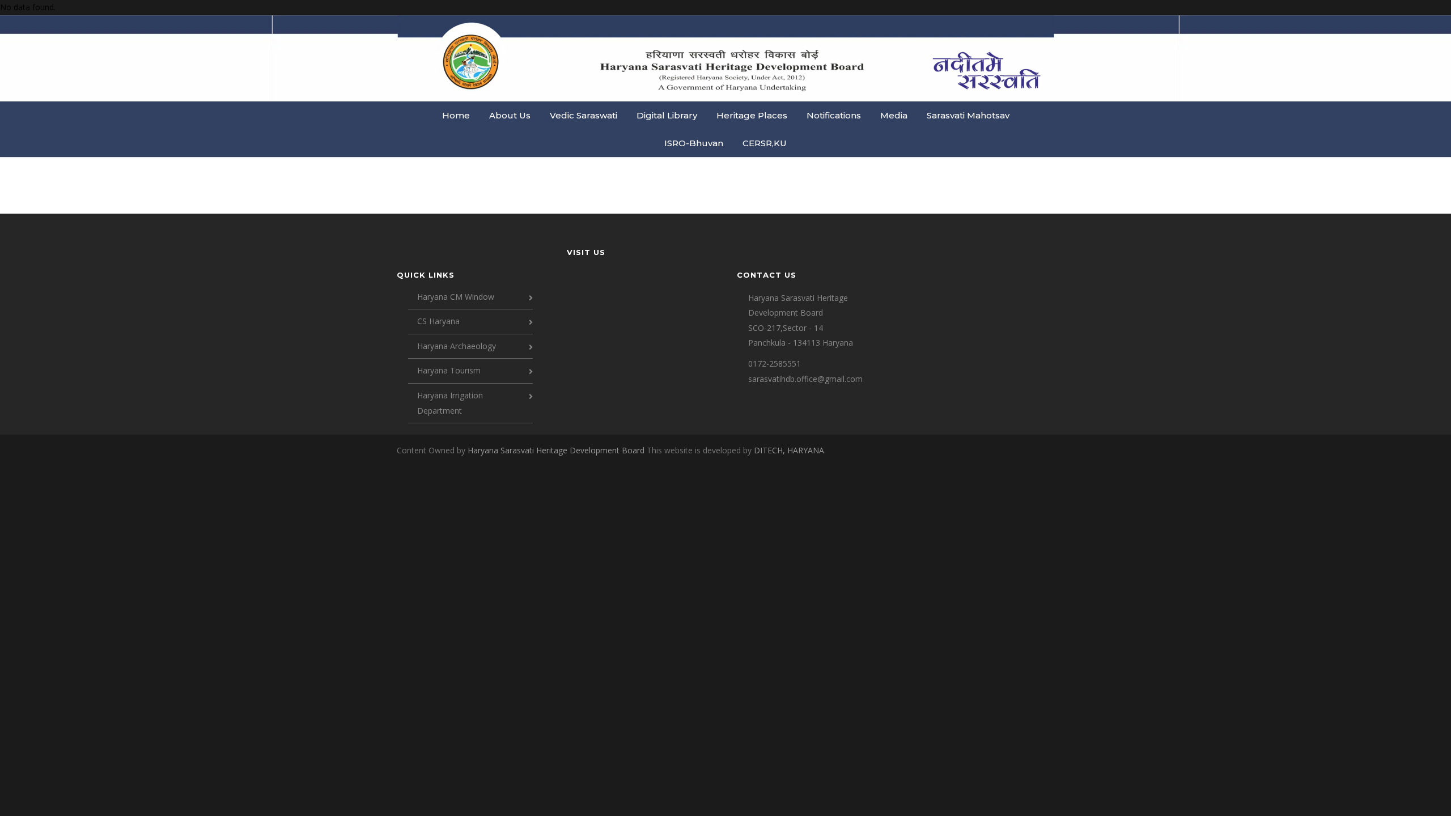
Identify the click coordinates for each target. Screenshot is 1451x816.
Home (456, 115)
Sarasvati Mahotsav (968, 115)
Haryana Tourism (449, 370)
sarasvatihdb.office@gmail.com (805, 378)
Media (893, 115)
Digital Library (667, 115)
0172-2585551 (774, 363)
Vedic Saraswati (583, 115)
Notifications (834, 115)
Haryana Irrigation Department (450, 403)
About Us (510, 115)
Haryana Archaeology (456, 346)
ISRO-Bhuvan (693, 143)
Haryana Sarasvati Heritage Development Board (557, 450)
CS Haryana (438, 321)
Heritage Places (751, 115)
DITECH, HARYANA (789, 450)
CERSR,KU (765, 143)
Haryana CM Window (455, 296)
